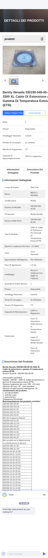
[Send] (44, 554)
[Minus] (44, 494)
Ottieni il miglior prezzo (14, 113)
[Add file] (3, 554)
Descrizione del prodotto (35, 171)
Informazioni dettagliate (13, 171)
